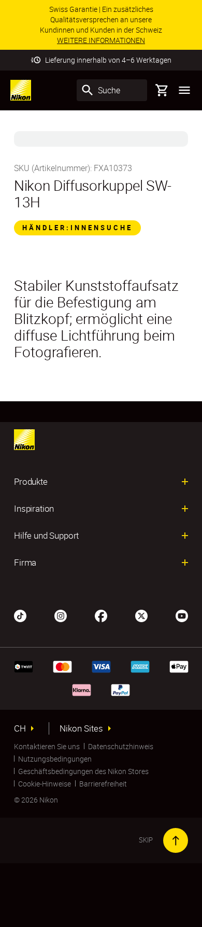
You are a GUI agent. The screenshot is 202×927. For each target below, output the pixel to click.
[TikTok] (20, 615)
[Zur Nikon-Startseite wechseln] (20, 90)
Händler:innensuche (77, 227)
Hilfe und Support (46, 535)
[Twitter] (141, 615)
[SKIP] (175, 840)
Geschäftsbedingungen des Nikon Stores (83, 771)
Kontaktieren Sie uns (47, 746)
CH (20, 728)
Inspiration (34, 508)
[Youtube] (182, 615)
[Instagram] (60, 615)
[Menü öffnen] (184, 90)
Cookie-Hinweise (44, 784)
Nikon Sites (81, 728)
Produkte (31, 481)
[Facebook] (101, 615)
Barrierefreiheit (103, 784)
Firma (25, 562)
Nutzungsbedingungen (55, 759)
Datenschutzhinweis (120, 746)
